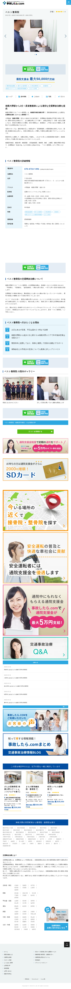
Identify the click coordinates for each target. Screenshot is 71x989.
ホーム (6, 951)
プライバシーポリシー (41, 962)
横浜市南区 (54, 828)
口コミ (63, 96)
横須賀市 (39, 841)
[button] (34, 54)
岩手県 (33, 885)
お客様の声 (7, 965)
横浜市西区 (18, 834)
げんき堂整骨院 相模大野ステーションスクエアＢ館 (12, 789)
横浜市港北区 (7, 834)
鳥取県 (16, 917)
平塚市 (5, 841)
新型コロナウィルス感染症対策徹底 (16, 88)
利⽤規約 (37, 960)
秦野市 (57, 841)
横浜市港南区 (56, 832)
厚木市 (48, 843)
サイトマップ (35, 979)
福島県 (16, 890)
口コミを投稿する (35, 431)
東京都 (16, 893)
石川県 (24, 903)
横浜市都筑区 (52, 830)
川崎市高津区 (53, 837)
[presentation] (5, 36)
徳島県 (33, 919)
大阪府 (16, 911)
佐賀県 (24, 925)
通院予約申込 (7, 974)
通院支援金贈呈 (10, 86)
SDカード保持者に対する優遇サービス (45, 951)
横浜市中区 (28, 834)
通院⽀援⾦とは (8, 954)
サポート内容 (7, 960)
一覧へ (63, 706)
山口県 (24, 919)
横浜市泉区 (16, 830)
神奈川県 (25, 893)
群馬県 (16, 897)
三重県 (16, 908)
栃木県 (33, 895)
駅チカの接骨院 (22, 86)
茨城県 (24, 895)
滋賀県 (16, 914)
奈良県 (24, 914)
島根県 (24, 917)
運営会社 (27, 979)
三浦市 (23, 843)
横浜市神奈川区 (7, 832)
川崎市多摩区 (52, 834)
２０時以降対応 (34, 86)
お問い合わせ (7, 971)
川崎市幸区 (42, 837)
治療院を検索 (7, 957)
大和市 (50, 839)
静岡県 (33, 906)
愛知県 (16, 906)
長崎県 (33, 925)
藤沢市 (56, 843)
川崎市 (32, 843)
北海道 (16, 885)
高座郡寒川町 (7, 846)
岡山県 (33, 917)
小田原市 (14, 843)
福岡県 (16, 925)
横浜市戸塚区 (44, 832)
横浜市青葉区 (21, 828)
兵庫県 (24, 911)
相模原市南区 (20, 839)
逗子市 (42, 839)
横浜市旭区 (43, 828)
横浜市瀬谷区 (28, 830)
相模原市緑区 (32, 839)
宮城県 (24, 887)
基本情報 (23, 96)
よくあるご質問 (8, 962)
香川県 (16, 921)
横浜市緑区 (32, 828)
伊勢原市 (48, 841)
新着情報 (6, 968)
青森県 (24, 885)
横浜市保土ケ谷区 (8, 828)
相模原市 (58, 839)
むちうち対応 (33, 88)
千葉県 (16, 895)
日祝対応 (45, 86)
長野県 (33, 901)
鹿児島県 (17, 929)
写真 (49, 96)
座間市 (30, 841)
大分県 (24, 927)
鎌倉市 (40, 843)
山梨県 (16, 901)
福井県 (33, 903)
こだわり (36, 96)
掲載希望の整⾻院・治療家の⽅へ (44, 954)
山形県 (33, 887)
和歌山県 (33, 914)
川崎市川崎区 (40, 834)
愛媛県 (24, 921)
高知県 (33, 921)
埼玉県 (34, 893)
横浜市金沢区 (32, 832)
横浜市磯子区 (40, 830)
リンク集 (43, 979)
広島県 (16, 919)
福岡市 (34, 929)
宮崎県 (33, 927)
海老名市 (5, 843)
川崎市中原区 (7, 837)
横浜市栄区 (6, 830)
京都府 (33, 911)
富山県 (16, 903)
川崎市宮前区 (31, 837)
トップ (10, 96)
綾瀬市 (13, 841)
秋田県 (16, 887)
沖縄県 (26, 929)
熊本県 (16, 927)
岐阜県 (24, 906)
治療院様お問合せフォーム (42, 957)
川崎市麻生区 (19, 837)
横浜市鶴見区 (20, 832)
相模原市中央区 (7, 839)
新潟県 (24, 901)
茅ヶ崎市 (21, 841)
